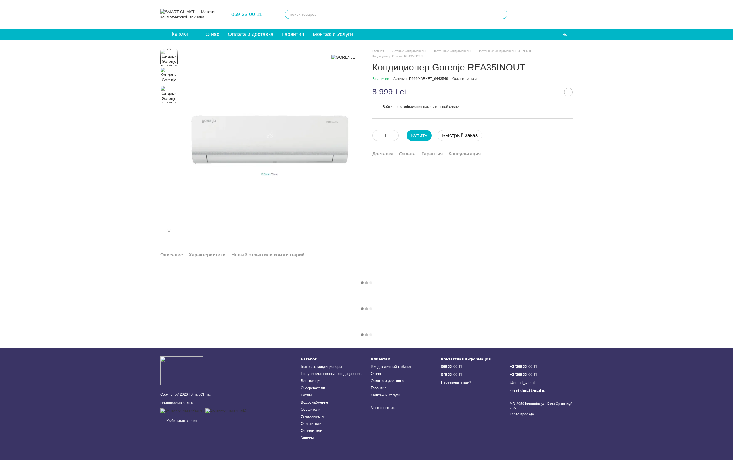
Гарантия (293, 34)
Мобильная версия (181, 421)
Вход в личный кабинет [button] (391, 366)
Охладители (311, 431)
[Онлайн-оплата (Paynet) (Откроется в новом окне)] (182, 410)
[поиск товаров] (502, 14)
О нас (212, 34)
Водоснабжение (314, 402)
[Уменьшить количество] (377, 135)
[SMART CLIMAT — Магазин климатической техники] (181, 370)
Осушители (310, 409)
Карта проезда (522, 414)
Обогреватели (313, 388)
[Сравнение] (538, 14)
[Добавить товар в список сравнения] (554, 92)
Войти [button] (388, 107)
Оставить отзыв (465, 79)
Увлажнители (312, 416)
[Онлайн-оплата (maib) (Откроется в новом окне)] (225, 410)
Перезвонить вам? (456, 382)
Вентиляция (311, 381)
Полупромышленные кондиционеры (331, 374)
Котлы (306, 395)
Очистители (311, 423)
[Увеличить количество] (394, 135)
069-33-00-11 (246, 14)
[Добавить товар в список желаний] (568, 92)
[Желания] (523, 14)
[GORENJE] (343, 57)
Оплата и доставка (250, 34)
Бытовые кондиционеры (321, 366)
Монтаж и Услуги (333, 34)
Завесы (307, 438)
